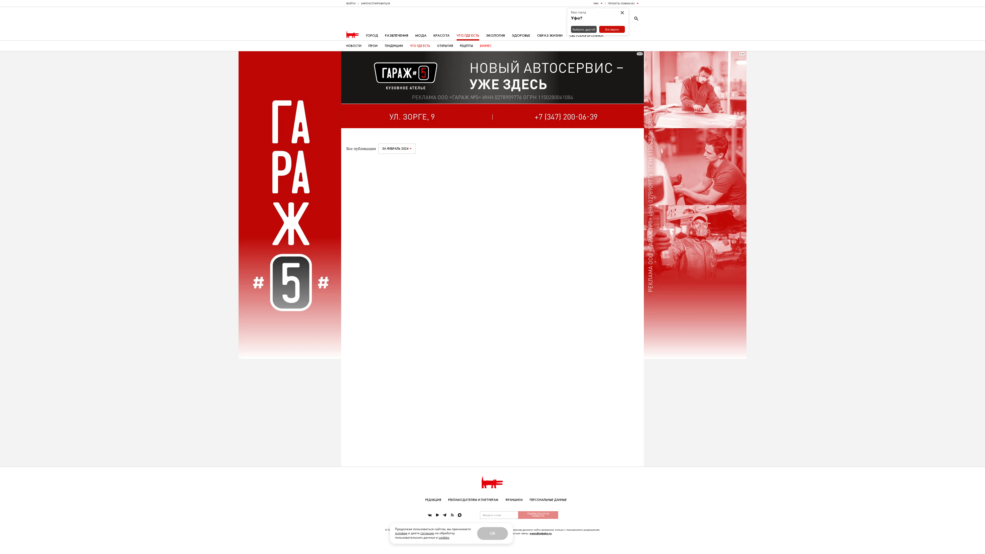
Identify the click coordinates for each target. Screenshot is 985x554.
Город (372, 35)
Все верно (612, 29)
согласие (427, 533)
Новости (353, 46)
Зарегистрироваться (375, 3)
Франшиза (514, 500)
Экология (495, 35)
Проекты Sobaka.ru (621, 3)
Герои (373, 46)
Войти (351, 3)
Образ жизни (550, 35)
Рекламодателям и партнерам (473, 500)
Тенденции (394, 46)
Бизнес (485, 46)
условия (401, 533)
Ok (492, 533)
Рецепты (466, 46)
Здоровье (521, 35)
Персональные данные (548, 500)
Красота (442, 35)
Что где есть (468, 35)
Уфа (595, 3)
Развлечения (396, 35)
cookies (444, 537)
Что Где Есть (420, 46)
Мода (421, 35)
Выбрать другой (584, 29)
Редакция (433, 500)
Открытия (445, 46)
